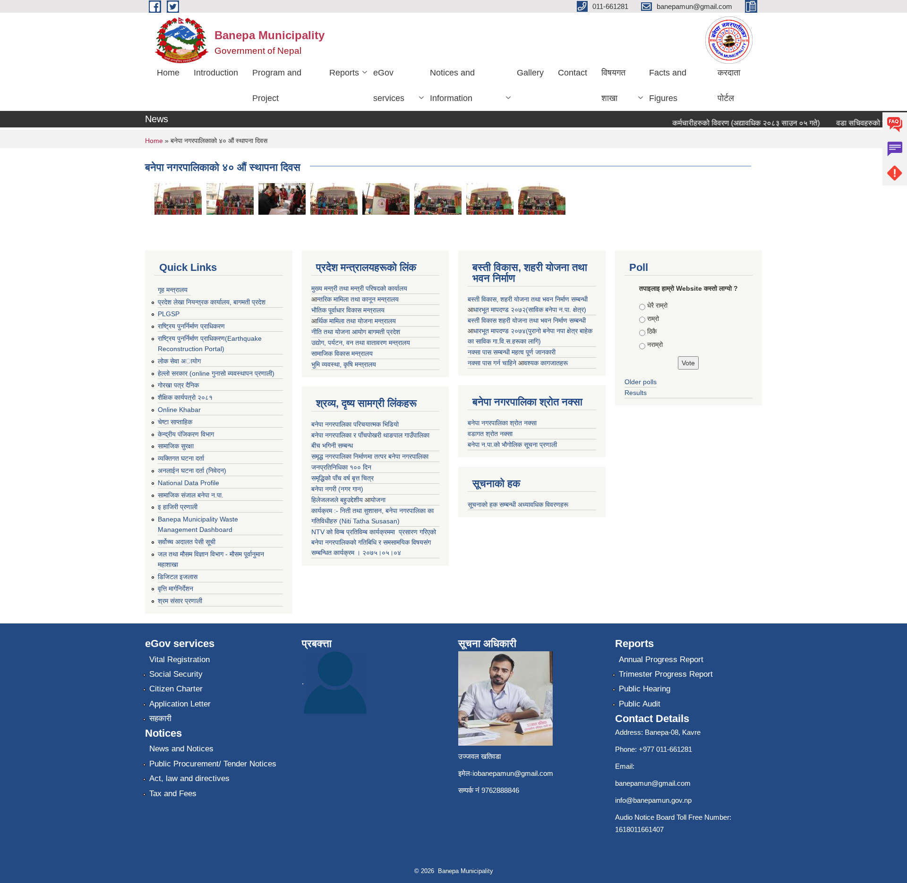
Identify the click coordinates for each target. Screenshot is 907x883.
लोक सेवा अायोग (179, 361)
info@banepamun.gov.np (653, 800)
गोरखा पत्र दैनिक (178, 385)
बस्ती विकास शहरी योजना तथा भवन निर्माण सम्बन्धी (527, 320)
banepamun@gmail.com (653, 783)
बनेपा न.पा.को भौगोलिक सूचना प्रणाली (512, 444)
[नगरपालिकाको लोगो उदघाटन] (386, 198)
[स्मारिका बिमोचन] (334, 198)
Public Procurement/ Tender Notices (212, 763)
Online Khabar (179, 409)
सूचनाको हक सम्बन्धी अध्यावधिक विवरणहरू (518, 504)
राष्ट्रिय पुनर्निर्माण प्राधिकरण (191, 326)
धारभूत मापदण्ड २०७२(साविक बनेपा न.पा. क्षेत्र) (529, 309)
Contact (572, 72)
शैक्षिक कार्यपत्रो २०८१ (185, 397)
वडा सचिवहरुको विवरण (857, 123)
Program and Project (276, 85)
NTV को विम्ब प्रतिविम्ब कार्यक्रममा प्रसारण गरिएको (373, 532)
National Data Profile (188, 483)
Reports (344, 72)
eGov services (388, 85)
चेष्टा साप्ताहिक (175, 422)
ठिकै (652, 331)
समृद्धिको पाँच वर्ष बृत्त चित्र (342, 478)
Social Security (176, 674)
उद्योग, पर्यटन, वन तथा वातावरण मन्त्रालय (360, 342)
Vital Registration (179, 659)
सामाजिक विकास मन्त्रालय (342, 353)
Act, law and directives (189, 778)
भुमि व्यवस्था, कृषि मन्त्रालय (343, 364)
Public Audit (639, 703)
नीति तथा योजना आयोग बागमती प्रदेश (355, 332)
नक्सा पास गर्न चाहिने (493, 363)
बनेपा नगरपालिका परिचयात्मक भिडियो (355, 424)
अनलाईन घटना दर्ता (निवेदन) (192, 470)
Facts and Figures (667, 85)
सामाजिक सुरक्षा (176, 446)
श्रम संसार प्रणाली (180, 601)
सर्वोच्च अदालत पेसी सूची (186, 542)
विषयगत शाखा (613, 85)
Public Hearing (644, 688)
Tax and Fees (173, 793)
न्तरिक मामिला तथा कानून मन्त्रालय (358, 299)
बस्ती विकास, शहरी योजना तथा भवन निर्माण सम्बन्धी (528, 299)
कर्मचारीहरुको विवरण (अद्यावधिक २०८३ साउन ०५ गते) (735, 123)
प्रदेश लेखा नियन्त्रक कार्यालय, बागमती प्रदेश (211, 302)
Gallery (530, 72)
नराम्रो (655, 344)
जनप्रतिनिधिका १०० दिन (341, 467)
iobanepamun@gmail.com (512, 773)
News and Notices (181, 748)
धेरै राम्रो (657, 305)
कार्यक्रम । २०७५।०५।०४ (367, 552)
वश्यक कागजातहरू (546, 363)
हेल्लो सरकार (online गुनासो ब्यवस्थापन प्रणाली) (216, 373)
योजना (377, 500)
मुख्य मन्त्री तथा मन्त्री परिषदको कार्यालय (359, 288)
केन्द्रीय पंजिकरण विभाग (186, 434)
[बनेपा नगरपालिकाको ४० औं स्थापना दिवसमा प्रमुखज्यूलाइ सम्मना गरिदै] (438, 198)
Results (636, 392)
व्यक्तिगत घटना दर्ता (181, 458)
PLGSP (169, 314)
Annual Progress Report (661, 659)
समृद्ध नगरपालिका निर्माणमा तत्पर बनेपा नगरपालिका (369, 456)
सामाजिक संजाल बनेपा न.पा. (190, 495)
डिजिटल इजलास (177, 576)
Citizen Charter (176, 688)
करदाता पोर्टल (729, 85)
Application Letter (180, 703)
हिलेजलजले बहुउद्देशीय (338, 500)
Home (168, 72)
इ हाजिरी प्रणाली (177, 507)
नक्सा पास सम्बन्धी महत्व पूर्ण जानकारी (512, 352)
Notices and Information (452, 85)
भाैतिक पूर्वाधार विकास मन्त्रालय (348, 310)
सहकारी (160, 718)
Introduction (216, 72)
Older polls (641, 382)
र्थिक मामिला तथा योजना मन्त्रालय (356, 321)
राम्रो (653, 318)
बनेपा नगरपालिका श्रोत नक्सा (502, 423)
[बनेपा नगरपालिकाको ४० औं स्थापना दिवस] (178, 198)
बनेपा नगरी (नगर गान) (337, 489)
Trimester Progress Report (666, 674)
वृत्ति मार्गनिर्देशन (175, 588)
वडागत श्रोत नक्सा (490, 433)
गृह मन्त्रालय (173, 290)
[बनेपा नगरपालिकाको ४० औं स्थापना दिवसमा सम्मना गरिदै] (282, 198)
